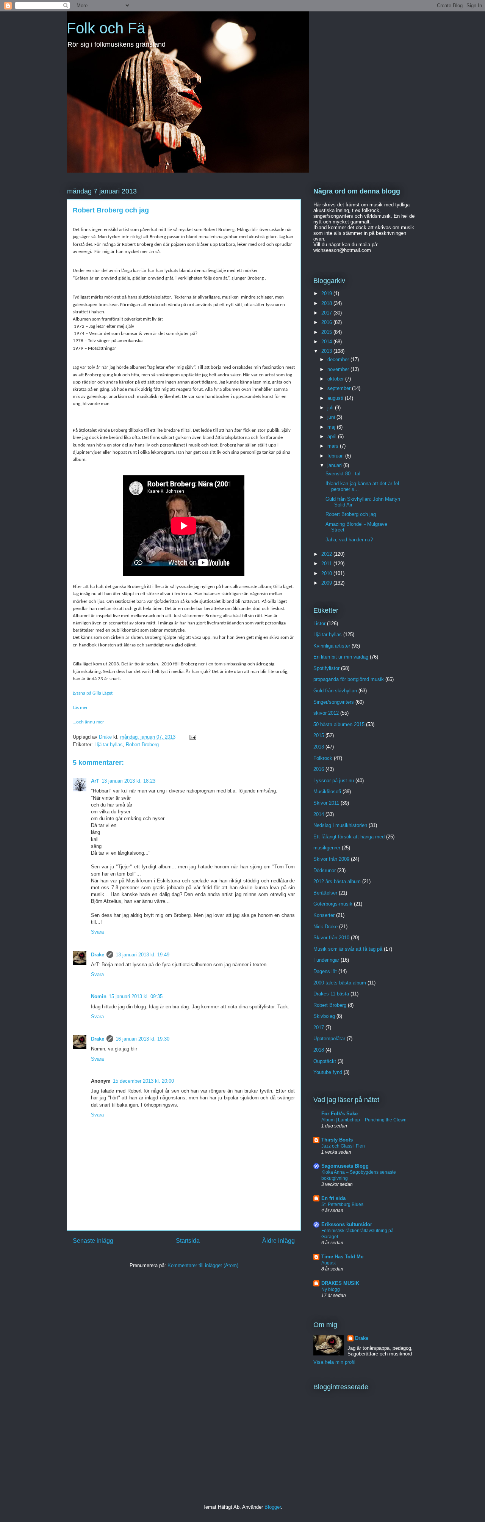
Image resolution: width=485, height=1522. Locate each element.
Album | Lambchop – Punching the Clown (364, 1120)
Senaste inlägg (93, 1240)
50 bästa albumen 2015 (339, 724)
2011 (327, 563)
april (332, 436)
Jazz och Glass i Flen (343, 1146)
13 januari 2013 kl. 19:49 (142, 955)
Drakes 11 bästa (331, 994)
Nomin (98, 996)
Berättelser (325, 893)
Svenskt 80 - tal (342, 473)
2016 (327, 322)
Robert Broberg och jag (350, 514)
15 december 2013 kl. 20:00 (143, 1081)
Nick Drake (325, 926)
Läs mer (80, 707)
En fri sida (333, 1198)
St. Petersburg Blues (342, 1204)
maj (332, 427)
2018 (327, 303)
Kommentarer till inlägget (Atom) (202, 1265)
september (339, 388)
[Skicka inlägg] (192, 737)
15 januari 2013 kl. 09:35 (136, 996)
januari (335, 465)
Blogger (272, 1507)
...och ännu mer (88, 722)
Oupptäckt (324, 1061)
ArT (95, 781)
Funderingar (326, 960)
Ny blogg (330, 1289)
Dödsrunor (324, 870)
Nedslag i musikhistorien (340, 825)
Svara (97, 932)
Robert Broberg (142, 744)
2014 (327, 341)
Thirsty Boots (337, 1140)
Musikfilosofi (327, 791)
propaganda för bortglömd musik (348, 679)
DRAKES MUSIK (340, 1283)
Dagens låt (325, 971)
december (338, 359)
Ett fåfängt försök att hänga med (349, 837)
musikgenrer (326, 848)
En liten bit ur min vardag (340, 657)
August (328, 1263)
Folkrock (322, 758)
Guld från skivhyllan (335, 690)
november (338, 369)
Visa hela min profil (334, 1362)
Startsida (188, 1240)
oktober (336, 379)
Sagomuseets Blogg (345, 1166)
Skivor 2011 (326, 803)
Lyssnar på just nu (333, 780)
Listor (319, 623)
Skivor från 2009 (331, 859)
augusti (336, 398)
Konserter (324, 915)
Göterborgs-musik (332, 904)
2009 (327, 583)
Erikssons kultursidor (346, 1224)
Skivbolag (324, 1016)
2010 (327, 573)
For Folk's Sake (339, 1113)
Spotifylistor (326, 668)
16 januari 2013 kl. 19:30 (142, 1039)
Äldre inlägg (278, 1240)
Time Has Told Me (342, 1256)
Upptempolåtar (329, 1038)
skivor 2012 (326, 713)
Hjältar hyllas (108, 744)
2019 (327, 293)
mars (333, 446)
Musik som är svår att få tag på (347, 949)
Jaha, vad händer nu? (349, 539)
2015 (327, 332)
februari (336, 456)
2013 (327, 351)
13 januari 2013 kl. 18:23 (128, 781)
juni (331, 417)
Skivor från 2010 (331, 937)
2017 (327, 313)
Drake (97, 955)
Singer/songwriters (333, 702)
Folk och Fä (106, 28)
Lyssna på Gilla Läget (93, 693)
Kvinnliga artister (331, 646)
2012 (327, 554)
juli (331, 407)
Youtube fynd (327, 1072)
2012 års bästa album (337, 881)
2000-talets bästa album (339, 983)
